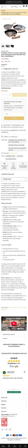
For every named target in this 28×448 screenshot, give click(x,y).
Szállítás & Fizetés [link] (7, 127)
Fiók (20, 446)
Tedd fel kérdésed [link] (18, 127)
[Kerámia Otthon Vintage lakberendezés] (14, 6)
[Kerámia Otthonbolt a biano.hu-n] (4, 422)
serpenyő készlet (11, 159)
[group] (14, 30)
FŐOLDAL (3, 446)
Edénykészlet (14, 153)
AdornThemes (17, 439)
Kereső (14, 446)
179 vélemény (12, 363)
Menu (9, 446)
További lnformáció (6, 88)
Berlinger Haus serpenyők (16, 145)
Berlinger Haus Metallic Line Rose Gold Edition (17, 141)
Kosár (25, 446)
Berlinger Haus (4, 51)
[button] (2, 7)
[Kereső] (5, 7)
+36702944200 (6, 125)
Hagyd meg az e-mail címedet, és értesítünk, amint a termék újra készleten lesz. (14, 107)
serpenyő (20, 156)
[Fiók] (20, 7)
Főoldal (3, 10)
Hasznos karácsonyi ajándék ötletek (17, 149)
